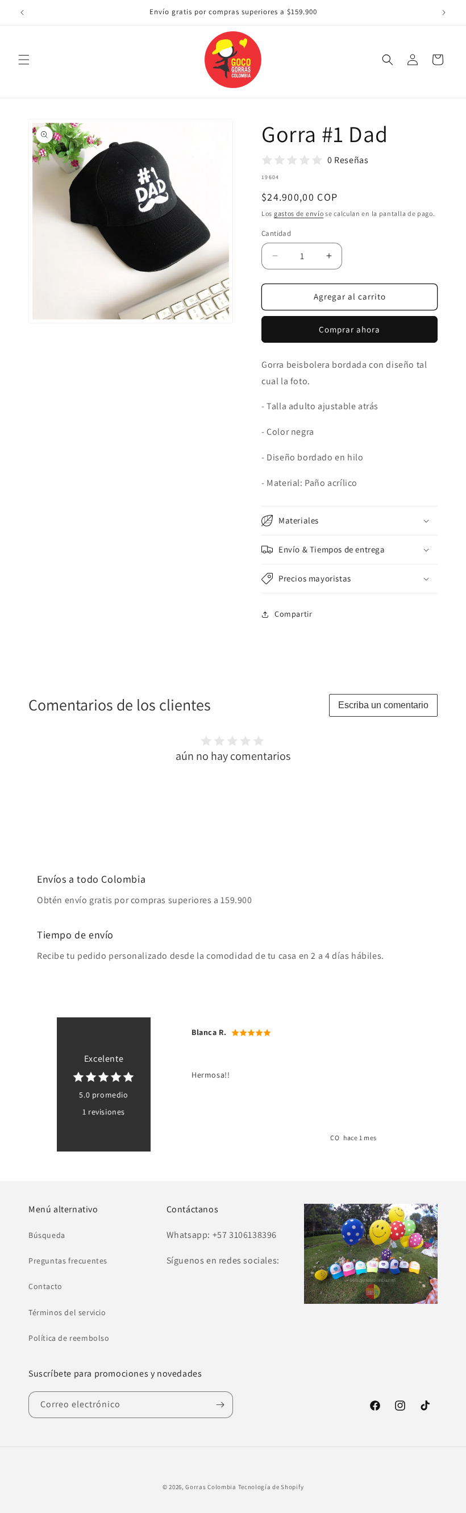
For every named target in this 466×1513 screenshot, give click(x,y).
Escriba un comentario (383, 705)
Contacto (45, 1286)
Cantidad (276, 233)
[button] (23, 59)
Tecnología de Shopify (271, 1487)
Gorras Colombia (210, 1487)
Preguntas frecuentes (67, 1261)
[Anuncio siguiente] (443, 12)
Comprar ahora (349, 329)
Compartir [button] (293, 614)
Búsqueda (46, 1235)
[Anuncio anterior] (22, 12)
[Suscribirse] (219, 1404)
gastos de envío (299, 213)
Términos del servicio (67, 1312)
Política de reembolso (69, 1338)
